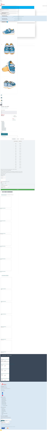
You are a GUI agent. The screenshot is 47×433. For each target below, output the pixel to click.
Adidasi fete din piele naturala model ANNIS (5, 373)
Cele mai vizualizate (9, 355)
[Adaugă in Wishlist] (1, 208)
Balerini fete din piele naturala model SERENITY (6, 378)
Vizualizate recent (4, 355)
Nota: (1, 182)
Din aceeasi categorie (5, 275)
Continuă (18, 189)
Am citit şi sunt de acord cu (5, 424)
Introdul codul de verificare (4, 185)
